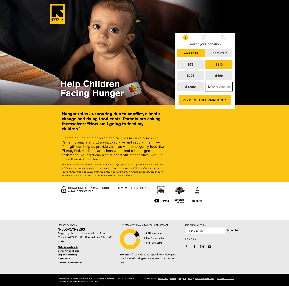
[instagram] (202, 246)
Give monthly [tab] (218, 52)
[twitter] (187, 247)
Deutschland (163, 278)
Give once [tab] (191, 52)
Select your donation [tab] (205, 44)
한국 (190, 278)
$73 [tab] (190, 64)
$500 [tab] (219, 75)
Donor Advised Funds (68, 250)
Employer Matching (67, 254)
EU (184, 278)
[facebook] (194, 246)
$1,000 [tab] (190, 86)
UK (180, 278)
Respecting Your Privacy (204, 278)
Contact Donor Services (70, 262)
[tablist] (204, 53)
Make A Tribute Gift (68, 247)
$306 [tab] (190, 75)
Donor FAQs (64, 258)
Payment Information (202, 100)
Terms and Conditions (225, 278)
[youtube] (209, 246)
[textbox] (205, 230)
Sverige (173, 278)
